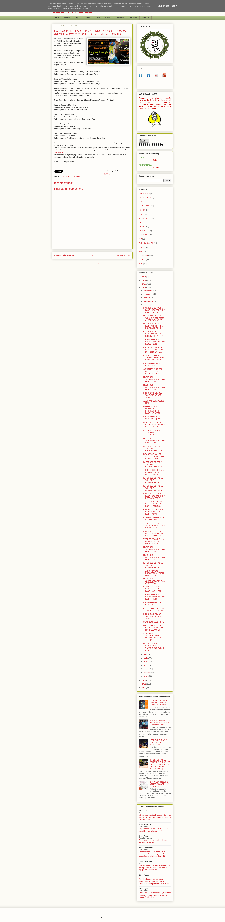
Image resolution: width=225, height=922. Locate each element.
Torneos (88, 18)
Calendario (120, 18)
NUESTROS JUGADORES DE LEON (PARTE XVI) (154, 549)
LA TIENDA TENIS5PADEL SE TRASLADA (154, 518)
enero (146, 676)
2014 (144, 287)
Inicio (57, 18)
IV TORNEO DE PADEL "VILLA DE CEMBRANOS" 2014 (152, 448)
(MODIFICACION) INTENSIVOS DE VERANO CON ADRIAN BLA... (154, 646)
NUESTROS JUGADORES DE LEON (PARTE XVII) (154, 440)
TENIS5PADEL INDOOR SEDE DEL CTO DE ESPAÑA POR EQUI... (153, 504)
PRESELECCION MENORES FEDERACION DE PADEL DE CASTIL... (152, 410)
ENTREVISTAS (145, 197)
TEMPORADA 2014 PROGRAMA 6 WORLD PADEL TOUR (154, 573)
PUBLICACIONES (146, 243)
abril (146, 665)
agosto (147, 305)
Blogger (127, 917)
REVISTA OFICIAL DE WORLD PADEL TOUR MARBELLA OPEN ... (153, 628)
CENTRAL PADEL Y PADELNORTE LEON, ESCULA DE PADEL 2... (154, 334)
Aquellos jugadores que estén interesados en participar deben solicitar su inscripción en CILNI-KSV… (155, 881)
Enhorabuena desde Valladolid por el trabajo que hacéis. (154, 841)
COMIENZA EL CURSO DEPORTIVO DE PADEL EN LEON (152, 371)
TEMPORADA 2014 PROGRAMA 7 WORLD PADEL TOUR (154, 341)
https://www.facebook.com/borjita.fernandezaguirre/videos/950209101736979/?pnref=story (155, 817)
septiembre (149, 301)
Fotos (98, 18)
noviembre (148, 294)
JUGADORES (144, 218)
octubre (147, 298)
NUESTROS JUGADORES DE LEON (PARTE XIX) (154, 379)
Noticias (67, 18)
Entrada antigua (123, 255)
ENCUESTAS (144, 193)
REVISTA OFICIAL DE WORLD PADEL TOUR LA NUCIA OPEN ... (153, 456)
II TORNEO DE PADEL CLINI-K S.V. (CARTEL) (154, 418)
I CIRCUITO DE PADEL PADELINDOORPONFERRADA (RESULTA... (154, 533)
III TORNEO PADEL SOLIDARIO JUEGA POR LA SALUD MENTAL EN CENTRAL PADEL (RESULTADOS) (160, 764)
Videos (108, 18)
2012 (144, 684)
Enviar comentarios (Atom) (98, 264)
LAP (140, 222)
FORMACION (144, 206)
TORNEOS (75, 176)
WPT (141, 264)
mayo (146, 662)
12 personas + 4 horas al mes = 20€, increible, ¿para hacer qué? (154, 830)
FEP (140, 202)
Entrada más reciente (64, 255)
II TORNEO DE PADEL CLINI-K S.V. (152, 364)
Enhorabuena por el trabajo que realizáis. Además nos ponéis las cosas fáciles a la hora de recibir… (153, 854)
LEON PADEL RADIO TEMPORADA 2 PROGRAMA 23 (158, 742)
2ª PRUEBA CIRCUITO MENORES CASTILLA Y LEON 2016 (159, 784)
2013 (144, 680)
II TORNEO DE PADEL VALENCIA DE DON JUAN (152, 395)
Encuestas (133, 18)
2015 (144, 284)
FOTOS (142, 210)
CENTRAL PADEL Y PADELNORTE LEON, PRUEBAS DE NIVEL (153, 326)
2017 (144, 277)
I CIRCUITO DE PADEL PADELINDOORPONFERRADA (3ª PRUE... (154, 310)
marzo (147, 669)
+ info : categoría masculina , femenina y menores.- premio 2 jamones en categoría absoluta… (155, 895)
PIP (140, 239)
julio (146, 655)
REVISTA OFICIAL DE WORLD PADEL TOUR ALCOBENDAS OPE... (153, 318)
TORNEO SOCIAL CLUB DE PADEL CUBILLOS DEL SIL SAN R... (153, 472)
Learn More (163, 6)
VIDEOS (142, 260)
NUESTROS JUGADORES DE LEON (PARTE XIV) (154, 581)
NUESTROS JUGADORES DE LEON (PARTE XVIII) (154, 387)
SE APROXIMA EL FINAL (153, 622)
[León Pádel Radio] (154, 128)
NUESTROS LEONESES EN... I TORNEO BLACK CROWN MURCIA (160, 722)
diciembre (148, 291)
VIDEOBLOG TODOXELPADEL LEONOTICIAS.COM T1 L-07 (152, 636)
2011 (144, 687)
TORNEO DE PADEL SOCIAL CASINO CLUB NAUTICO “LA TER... (154, 525)
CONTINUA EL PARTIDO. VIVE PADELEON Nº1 (153, 609)
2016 (144, 280)
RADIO (142, 247)
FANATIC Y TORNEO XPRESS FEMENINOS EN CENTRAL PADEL (153, 357)
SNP (140, 251)
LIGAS (141, 226)
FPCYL (142, 214)
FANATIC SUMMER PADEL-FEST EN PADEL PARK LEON (152, 589)
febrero (147, 672)
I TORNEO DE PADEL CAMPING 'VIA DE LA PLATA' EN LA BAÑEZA (159, 703)
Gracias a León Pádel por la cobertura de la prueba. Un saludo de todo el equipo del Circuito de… (154, 867)
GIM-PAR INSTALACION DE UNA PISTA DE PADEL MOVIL (153, 512)
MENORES (143, 231)
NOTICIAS (66, 176)
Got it (174, 6)
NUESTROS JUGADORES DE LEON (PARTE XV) (154, 557)
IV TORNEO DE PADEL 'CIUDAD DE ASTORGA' (152, 432)
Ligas (77, 18)
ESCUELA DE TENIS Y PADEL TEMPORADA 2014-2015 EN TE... (153, 349)
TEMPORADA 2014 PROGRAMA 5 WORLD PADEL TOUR (154, 597)
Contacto (145, 18)
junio (146, 658)
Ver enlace (59, 152)
